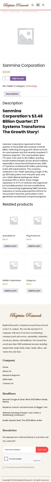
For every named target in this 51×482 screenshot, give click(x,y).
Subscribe (42, 449)
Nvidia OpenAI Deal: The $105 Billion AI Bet (22, 420)
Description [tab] (12, 94)
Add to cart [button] (10, 246)
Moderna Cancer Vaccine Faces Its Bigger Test (25, 407)
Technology (14, 11)
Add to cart (18, 78)
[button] (32, 5)
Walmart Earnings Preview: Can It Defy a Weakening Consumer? (22, 413)
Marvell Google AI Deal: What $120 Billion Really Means (25, 400)
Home (5, 11)
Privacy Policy (28, 467)
